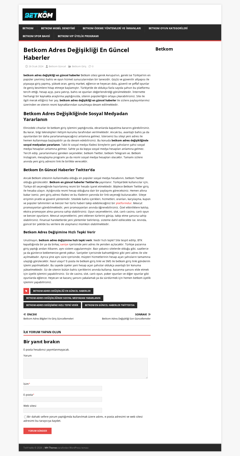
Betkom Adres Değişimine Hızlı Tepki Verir (52, 305)
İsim (26, 384)
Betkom (27, 28)
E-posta (28, 394)
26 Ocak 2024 (36, 66)
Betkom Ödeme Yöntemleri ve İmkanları (112, 28)
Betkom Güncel (57, 66)
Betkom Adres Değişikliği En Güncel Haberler (62, 291)
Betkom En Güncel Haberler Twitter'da (109, 305)
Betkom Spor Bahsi (36, 36)
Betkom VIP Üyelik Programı (78, 36)
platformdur (124, 203)
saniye (64, 244)
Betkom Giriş (79, 66)
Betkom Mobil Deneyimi (58, 28)
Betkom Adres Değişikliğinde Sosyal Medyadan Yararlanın (63, 298)
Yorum (27, 355)
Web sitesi (29, 405)
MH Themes (51, 447)
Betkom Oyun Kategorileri (168, 28)
